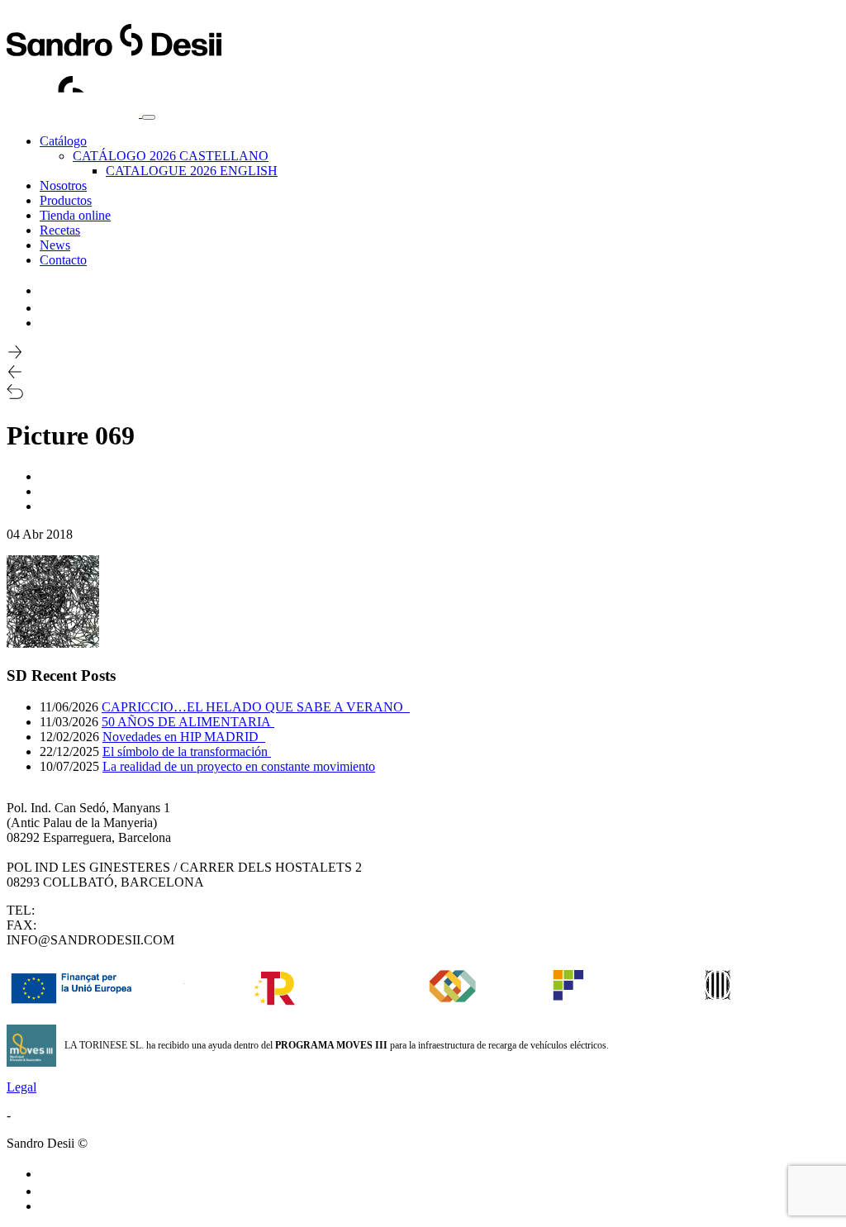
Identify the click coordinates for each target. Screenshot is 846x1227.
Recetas (60, 230)
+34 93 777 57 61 (86, 925)
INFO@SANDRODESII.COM (90, 940)
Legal (21, 1087)
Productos (66, 200)
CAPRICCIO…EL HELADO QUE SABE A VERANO (256, 707)
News (55, 245)
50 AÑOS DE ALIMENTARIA (188, 722)
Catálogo (63, 141)
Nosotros (63, 185)
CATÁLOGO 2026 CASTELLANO (171, 156)
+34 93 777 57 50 (84, 910)
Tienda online (75, 215)
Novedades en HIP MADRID (183, 737)
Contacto (63, 260)
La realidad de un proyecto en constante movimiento (238, 766)
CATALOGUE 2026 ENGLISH (192, 171)
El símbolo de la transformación (186, 751)
